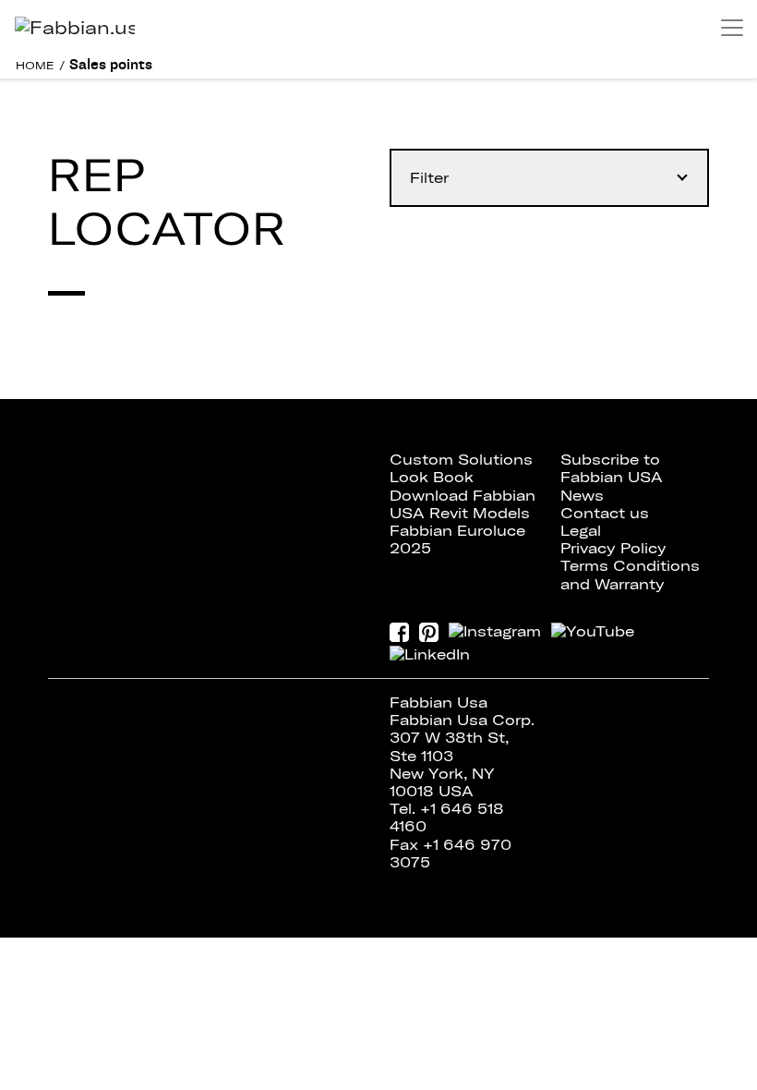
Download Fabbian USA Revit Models (462, 504)
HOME (35, 65)
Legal (580, 530)
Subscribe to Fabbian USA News (611, 476)
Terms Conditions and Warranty (630, 574)
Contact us (604, 512)
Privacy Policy (613, 548)
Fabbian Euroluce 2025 (457, 539)
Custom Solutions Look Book (461, 468)
